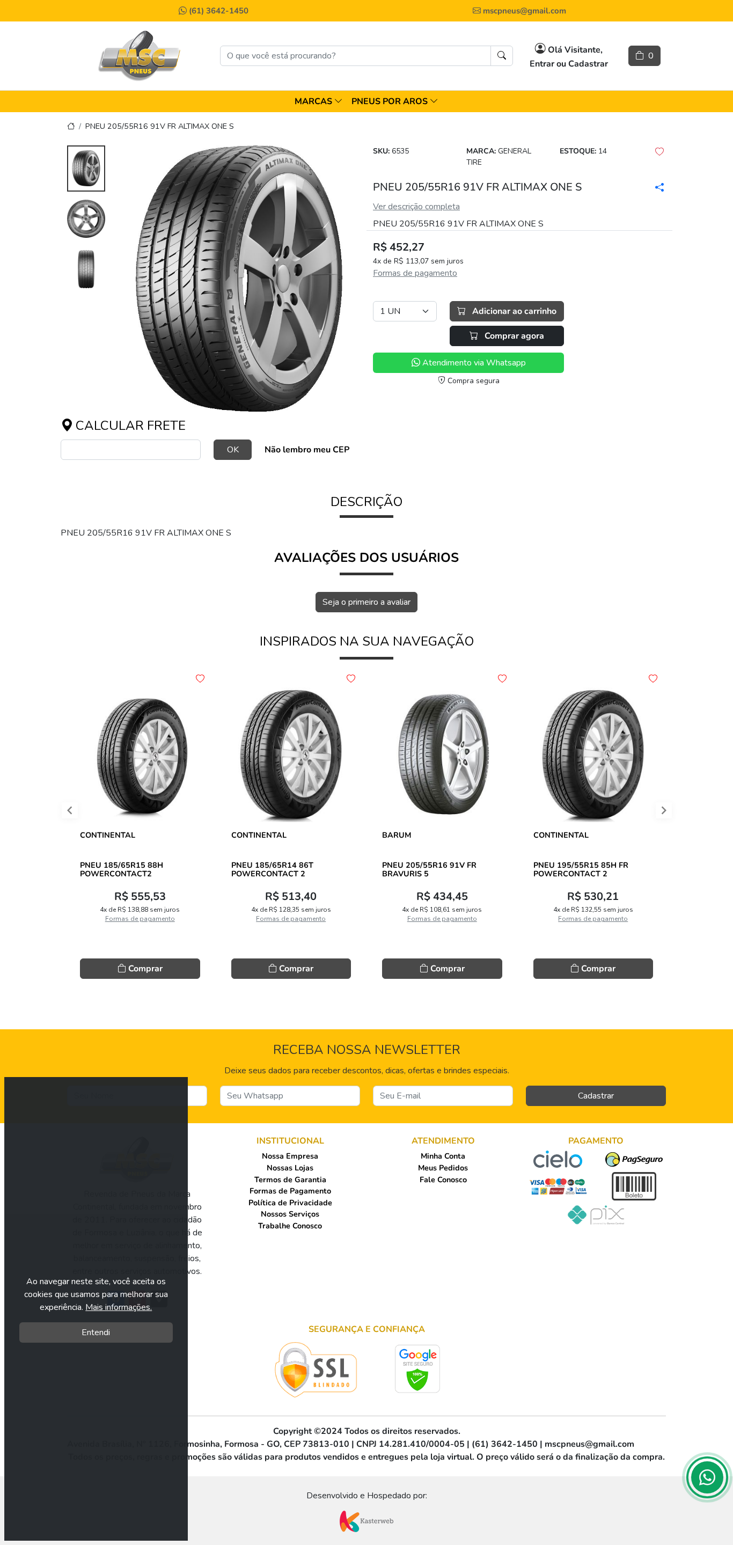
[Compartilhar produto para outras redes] (660, 187)
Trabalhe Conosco (290, 1225)
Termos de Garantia (290, 1179)
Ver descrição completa (416, 207)
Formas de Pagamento (290, 1190)
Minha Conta (443, 1156)
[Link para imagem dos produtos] (239, 278)
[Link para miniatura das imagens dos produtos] (86, 169)
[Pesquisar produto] (501, 56)
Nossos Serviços (290, 1214)
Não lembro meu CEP (307, 450)
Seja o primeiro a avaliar (366, 602)
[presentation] (60, 813)
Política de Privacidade (290, 1202)
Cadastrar (596, 1096)
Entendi (96, 1332)
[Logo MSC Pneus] (140, 56)
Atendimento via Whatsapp (473, 363)
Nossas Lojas (290, 1167)
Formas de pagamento (415, 273)
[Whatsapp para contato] (707, 1481)
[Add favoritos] (200, 679)
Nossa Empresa (290, 1156)
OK (233, 450)
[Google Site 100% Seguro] (417, 1368)
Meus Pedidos (443, 1167)
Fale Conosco (443, 1179)
